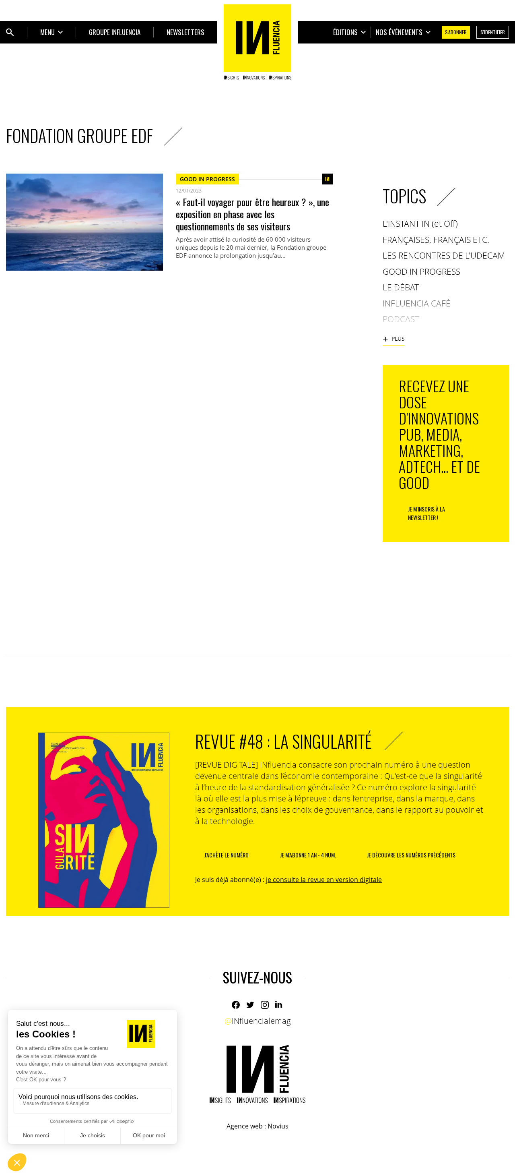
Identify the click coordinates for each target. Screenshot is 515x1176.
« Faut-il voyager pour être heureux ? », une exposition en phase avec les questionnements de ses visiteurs (252, 214)
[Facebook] (236, 1005)
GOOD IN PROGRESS (207, 179)
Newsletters (185, 32)
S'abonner (456, 32)
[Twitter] (250, 1005)
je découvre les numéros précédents (411, 855)
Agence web (245, 1126)
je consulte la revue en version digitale (324, 879)
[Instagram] (265, 1005)
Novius (278, 1126)
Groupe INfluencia (114, 32)
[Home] (257, 42)
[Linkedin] (279, 1005)
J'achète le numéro (226, 855)
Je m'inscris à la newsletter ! (426, 513)
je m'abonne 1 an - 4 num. (308, 855)
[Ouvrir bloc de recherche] (10, 32)
